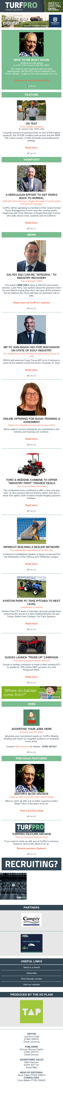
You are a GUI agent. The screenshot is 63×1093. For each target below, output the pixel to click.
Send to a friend (31, 967)
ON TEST (31, 123)
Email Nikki (31, 1067)
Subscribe (31, 973)
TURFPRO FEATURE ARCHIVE (31, 834)
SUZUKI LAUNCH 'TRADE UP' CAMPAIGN (31, 657)
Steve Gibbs (24, 1075)
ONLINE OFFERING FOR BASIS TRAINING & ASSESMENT (31, 420)
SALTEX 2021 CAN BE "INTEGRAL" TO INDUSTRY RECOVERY (31, 276)
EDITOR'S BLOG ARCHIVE (31, 793)
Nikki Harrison (22, 746)
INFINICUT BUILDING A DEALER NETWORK (31, 547)
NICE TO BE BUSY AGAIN (31, 59)
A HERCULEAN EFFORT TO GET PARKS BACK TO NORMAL (31, 196)
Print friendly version (31, 978)
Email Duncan (31, 1054)
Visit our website (31, 984)
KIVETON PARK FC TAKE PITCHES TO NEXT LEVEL (31, 602)
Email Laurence (32, 1041)
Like (31, 86)
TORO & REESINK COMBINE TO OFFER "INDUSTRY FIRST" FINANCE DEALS (31, 481)
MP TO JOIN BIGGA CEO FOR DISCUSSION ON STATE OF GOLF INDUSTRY (31, 349)
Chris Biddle (24, 1080)
